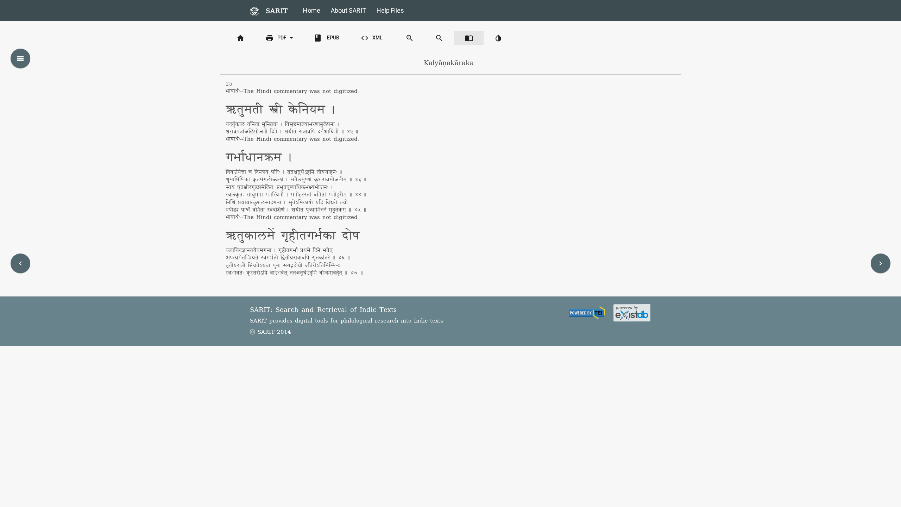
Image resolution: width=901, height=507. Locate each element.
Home (311, 10)
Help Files (390, 10)
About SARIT (348, 10)
